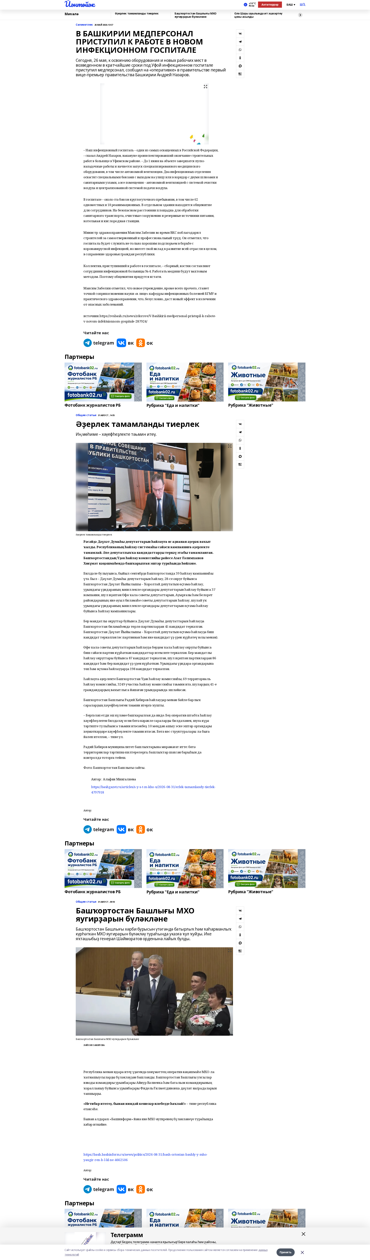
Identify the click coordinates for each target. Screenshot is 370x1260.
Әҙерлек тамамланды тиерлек (136, 13)
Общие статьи (86, 415)
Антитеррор (270, 4)
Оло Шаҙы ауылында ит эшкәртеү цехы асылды (258, 15)
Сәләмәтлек (84, 24)
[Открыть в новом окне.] (98, 342)
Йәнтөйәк (79, 4)
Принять (286, 1252)
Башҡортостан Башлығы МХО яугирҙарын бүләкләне (195, 15)
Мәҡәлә (71, 14)
